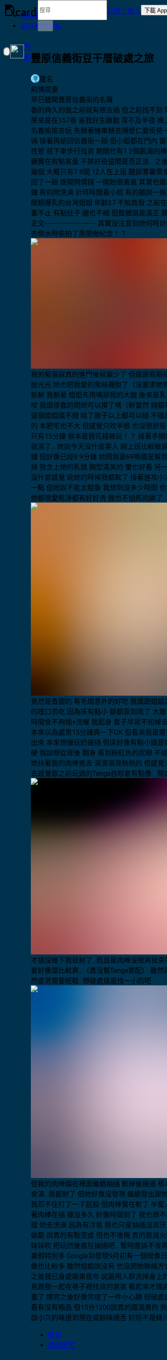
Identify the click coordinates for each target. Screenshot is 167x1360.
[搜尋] (45, 25)
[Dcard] (20, 10)
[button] (124, 10)
